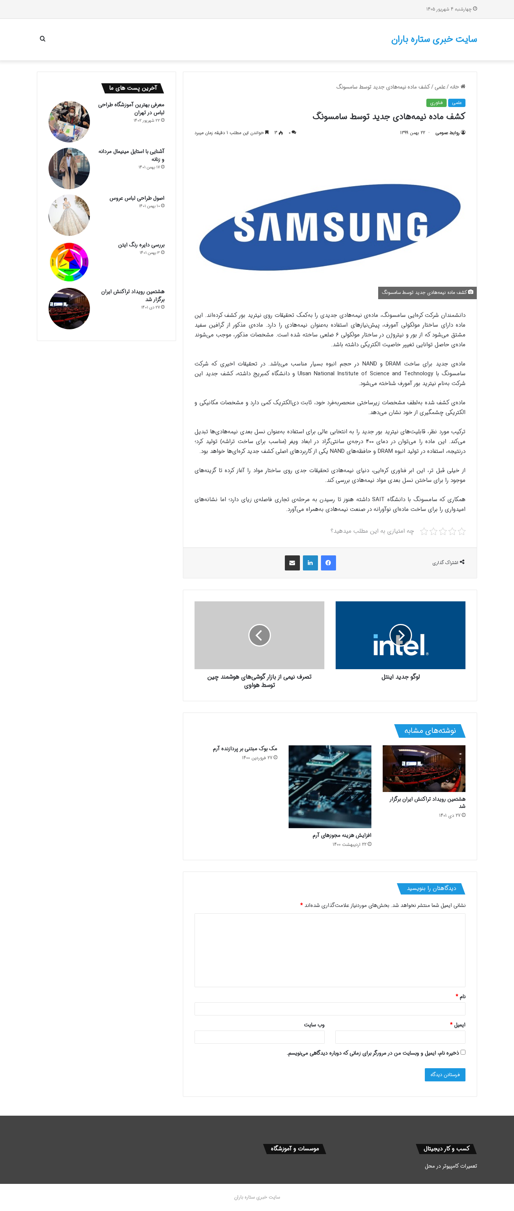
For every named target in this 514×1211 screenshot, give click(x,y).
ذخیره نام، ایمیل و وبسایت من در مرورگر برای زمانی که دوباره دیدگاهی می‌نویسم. (373, 1053)
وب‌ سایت (314, 1025)
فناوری (436, 102)
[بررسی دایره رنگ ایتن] (69, 262)
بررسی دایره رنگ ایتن (141, 245)
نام (460, 996)
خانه (455, 87)
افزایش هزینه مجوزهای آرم (342, 835)
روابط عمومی (447, 132)
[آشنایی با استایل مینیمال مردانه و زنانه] (69, 168)
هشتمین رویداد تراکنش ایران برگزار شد (427, 802)
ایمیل (457, 1025)
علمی (440, 87)
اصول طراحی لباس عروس (136, 198)
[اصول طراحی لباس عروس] (69, 215)
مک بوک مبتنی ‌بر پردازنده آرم (245, 749)
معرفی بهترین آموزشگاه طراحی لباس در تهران (131, 109)
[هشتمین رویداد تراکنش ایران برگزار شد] (424, 768)
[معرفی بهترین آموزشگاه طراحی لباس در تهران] (69, 121)
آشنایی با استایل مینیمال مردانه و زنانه (131, 155)
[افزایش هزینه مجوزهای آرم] (330, 786)
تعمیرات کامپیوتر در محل (451, 1166)
